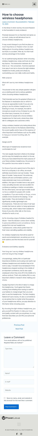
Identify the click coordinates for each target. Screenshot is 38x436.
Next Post (19, 329)
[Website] (19, 391)
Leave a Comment (8, 22)
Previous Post (19, 325)
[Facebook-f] (17, 434)
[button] (34, 4)
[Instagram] (21, 434)
